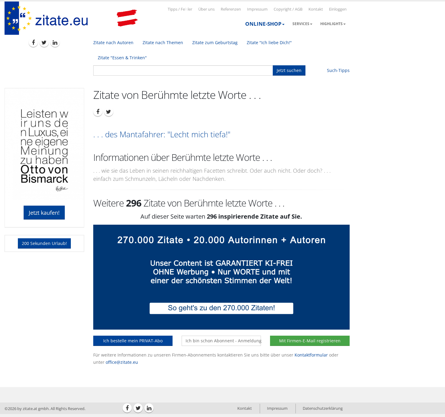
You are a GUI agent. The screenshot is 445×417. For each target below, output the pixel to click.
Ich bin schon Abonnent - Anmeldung (223, 341)
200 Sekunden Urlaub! (44, 243)
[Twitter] (44, 42)
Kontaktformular (311, 355)
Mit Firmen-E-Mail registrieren (310, 341)
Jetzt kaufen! (44, 212)
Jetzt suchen (289, 70)
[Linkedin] (55, 42)
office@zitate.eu (122, 362)
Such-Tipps (338, 70)
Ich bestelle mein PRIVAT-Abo (133, 341)
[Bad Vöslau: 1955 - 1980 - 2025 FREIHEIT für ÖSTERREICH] (127, 18)
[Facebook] (33, 42)
